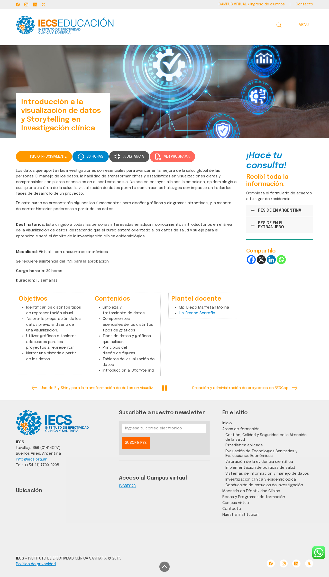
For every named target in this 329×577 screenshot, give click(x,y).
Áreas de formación (241, 429)
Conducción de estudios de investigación (264, 485)
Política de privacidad (36, 564)
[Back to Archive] (164, 388)
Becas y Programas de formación (253, 497)
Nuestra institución (240, 515)
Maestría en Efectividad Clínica (251, 491)
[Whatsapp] (281, 259)
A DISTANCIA (133, 156)
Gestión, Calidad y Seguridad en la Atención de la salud (266, 437)
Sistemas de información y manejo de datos (267, 473)
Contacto (231, 509)
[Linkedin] (271, 259)
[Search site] (278, 25)
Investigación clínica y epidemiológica (260, 479)
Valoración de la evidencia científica (259, 462)
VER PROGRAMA (177, 156)
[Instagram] (26, 4)
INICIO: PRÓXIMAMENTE (48, 156)
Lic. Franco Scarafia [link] (197, 313)
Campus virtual (236, 503)
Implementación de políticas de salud (260, 468)
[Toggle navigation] (301, 25)
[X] (261, 259)
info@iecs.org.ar (31, 459)
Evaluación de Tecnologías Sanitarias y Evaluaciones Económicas (261, 453)
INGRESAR (127, 486)
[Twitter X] (43, 4)
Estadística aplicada (244, 445)
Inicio (227, 423)
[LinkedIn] (35, 4)
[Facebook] (18, 4)
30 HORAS (95, 156)
